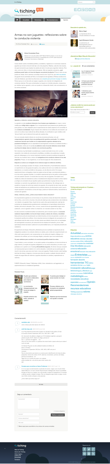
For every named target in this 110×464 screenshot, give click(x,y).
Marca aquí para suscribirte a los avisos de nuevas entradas (36, 426)
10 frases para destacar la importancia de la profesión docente (88, 82)
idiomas (80, 265)
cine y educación (86, 241)
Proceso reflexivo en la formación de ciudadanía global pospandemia (57, 288)
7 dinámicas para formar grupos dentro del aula (87, 92)
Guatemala (74, 202)
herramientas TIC (79, 262)
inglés (88, 265)
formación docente (78, 259)
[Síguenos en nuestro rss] (93, 10)
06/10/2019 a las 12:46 (39, 329)
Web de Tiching (19, 449)
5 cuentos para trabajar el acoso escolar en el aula (57, 277)
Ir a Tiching (18, 2)
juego (93, 268)
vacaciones (79, 292)
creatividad (89, 243)
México (72, 198)
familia (83, 257)
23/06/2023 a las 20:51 (37, 322)
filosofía (87, 257)
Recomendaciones (52, 20)
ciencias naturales (86, 239)
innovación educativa (81, 267)
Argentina (73, 193)
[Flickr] (89, 454)
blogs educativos (76, 236)
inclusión (84, 265)
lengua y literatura (82, 270)
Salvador (73, 222)
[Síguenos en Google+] (83, 10)
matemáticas (88, 273)
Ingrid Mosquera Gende (86, 40)
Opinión (65, 20)
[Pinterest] (84, 454)
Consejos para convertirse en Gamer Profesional (34, 366)
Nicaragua (73, 219)
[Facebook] (84, 449)
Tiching (73, 292)
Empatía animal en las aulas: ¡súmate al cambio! (30, 298)
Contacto (17, 459)
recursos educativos (81, 288)
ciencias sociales (75, 241)
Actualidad (26, 20)
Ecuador (73, 205)
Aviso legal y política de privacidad (18, 455)
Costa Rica (73, 212)
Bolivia (72, 217)
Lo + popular (75, 66)
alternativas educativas (87, 233)
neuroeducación (83, 282)
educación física (84, 251)
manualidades (79, 273)
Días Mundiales (77, 245)
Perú (72, 200)
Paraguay (73, 210)
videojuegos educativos (76, 294)
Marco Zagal (83, 31)
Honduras (73, 214)
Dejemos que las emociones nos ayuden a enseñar (58, 297)
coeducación (74, 243)
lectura (73, 270)
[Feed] (93, 454)
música (86, 276)
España (73, 191)
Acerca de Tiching (20, 452)
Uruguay (73, 204)
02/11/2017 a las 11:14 (54, 366)
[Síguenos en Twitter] (79, 10)
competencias (81, 243)
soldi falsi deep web (26, 329)
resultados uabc (25, 322)
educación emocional (79, 250)
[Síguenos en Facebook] (75, 10)
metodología (77, 276)
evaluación (78, 257)
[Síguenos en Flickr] (90, 10)
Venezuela (73, 216)
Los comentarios (89, 66)
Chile (72, 195)
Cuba (72, 221)
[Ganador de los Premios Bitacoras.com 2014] (82, 58)
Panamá (73, 209)
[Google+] (93, 449)
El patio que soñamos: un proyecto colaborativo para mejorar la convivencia (31, 279)
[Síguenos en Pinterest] (86, 10)
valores (86, 291)
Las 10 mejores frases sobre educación (87, 72)
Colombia (73, 197)
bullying (83, 236)
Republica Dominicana (77, 207)
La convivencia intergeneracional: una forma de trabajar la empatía (30, 289)
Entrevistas (38, 20)
